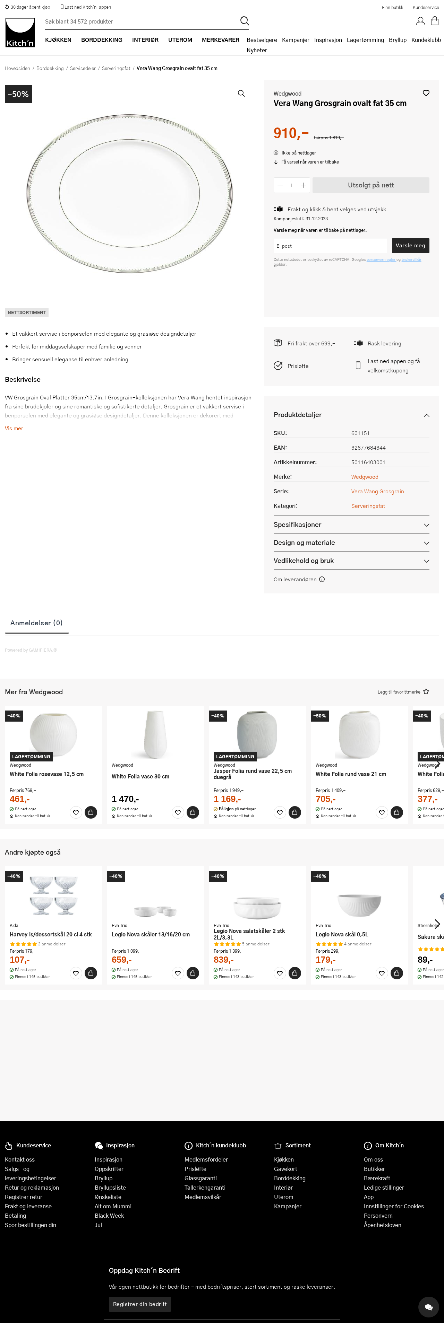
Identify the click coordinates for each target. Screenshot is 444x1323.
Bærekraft (377, 1178)
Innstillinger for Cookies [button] (394, 1206)
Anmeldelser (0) (36, 622)
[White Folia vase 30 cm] (155, 735)
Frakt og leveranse (28, 1206)
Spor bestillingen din (30, 1225)
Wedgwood (287, 93)
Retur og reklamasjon (32, 1187)
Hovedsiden (17, 67)
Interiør (283, 1187)
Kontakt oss (20, 1159)
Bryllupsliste (110, 1187)
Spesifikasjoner (297, 524)
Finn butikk (392, 7)
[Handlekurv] (434, 21)
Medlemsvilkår (203, 1197)
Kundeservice (426, 7)
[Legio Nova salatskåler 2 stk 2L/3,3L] (257, 895)
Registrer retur (23, 1197)
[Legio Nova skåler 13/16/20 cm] (155, 895)
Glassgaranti (201, 1178)
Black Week (109, 1215)
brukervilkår (411, 259)
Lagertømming (365, 40)
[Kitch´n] (20, 32)
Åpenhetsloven (382, 1225)
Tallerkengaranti (205, 1187)
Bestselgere (262, 40)
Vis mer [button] (14, 428)
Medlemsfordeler (206, 1159)
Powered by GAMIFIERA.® (31, 650)
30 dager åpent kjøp (30, 7)
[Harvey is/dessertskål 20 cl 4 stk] (53, 895)
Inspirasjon (328, 40)
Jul (98, 1225)
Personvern (378, 1215)
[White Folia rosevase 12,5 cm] (53, 735)
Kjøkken (284, 1159)
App (369, 1197)
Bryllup (398, 40)
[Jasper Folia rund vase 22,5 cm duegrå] (257, 735)
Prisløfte (298, 366)
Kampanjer (295, 40)
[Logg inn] (420, 21)
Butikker (374, 1169)
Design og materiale (304, 542)
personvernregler (381, 259)
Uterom (283, 1197)
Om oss (373, 1159)
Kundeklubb (426, 40)
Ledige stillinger (384, 1187)
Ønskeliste (108, 1197)
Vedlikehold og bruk (304, 560)
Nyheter (257, 50)
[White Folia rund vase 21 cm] (359, 735)
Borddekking (50, 67)
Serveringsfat (116, 67)
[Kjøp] (91, 812)
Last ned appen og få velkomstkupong (394, 365)
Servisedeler (83, 67)
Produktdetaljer (298, 414)
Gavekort (285, 1169)
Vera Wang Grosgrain (377, 491)
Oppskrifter (109, 1169)
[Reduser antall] (280, 185)
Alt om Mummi (113, 1206)
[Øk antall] (303, 185)
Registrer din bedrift (140, 1304)
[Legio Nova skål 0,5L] (359, 895)
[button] (426, 93)
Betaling (15, 1215)
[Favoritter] (76, 812)
